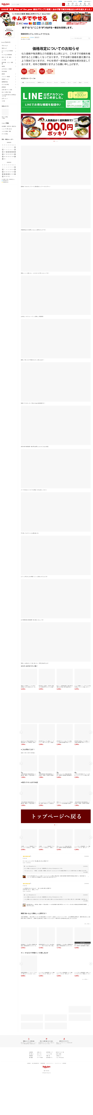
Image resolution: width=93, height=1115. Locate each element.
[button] (88, 1)
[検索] (63, 4)
